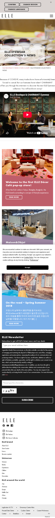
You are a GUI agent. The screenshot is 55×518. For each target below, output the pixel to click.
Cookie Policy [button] (28, 257)
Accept (27, 267)
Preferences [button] (34, 260)
